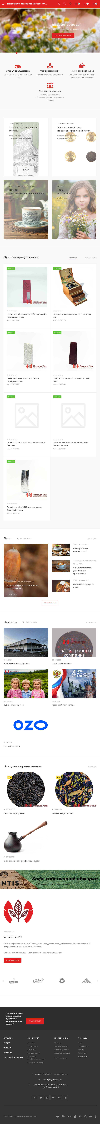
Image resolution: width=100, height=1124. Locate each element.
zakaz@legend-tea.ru (52, 1079)
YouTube (59, 1097)
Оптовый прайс (60, 1058)
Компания (33, 1038)
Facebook (40, 1097)
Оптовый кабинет (13, 1057)
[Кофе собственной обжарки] (50, 879)
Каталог (8, 1038)
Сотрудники (33, 1046)
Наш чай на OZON (12, 746)
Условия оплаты (61, 1046)
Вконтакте (34, 1097)
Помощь (57, 1043)
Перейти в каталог (63, 35)
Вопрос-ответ (83, 1046)
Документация (34, 1053)
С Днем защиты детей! (14, 705)
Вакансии (32, 1050)
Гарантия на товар (62, 1053)
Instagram (47, 1097)
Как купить (82, 1056)
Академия (82, 1053)
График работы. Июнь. (62, 663)
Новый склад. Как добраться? (17, 663)
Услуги (7, 1048)
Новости (31, 1043)
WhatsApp (65, 1097)
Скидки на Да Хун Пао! (14, 813)
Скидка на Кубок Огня (63, 813)
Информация (61, 1038)
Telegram (53, 1097)
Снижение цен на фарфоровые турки (22, 861)
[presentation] (3, 980)
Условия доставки (61, 1050)
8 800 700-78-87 (43, 1074)
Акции (7, 1043)
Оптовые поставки (35, 1062)
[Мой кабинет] (70, 4)
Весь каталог (90, 258)
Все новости (91, 622)
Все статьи (91, 539)
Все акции (92, 766)
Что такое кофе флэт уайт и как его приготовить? (82, 570)
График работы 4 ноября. (63, 705)
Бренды (8, 1053)
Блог (80, 1043)
